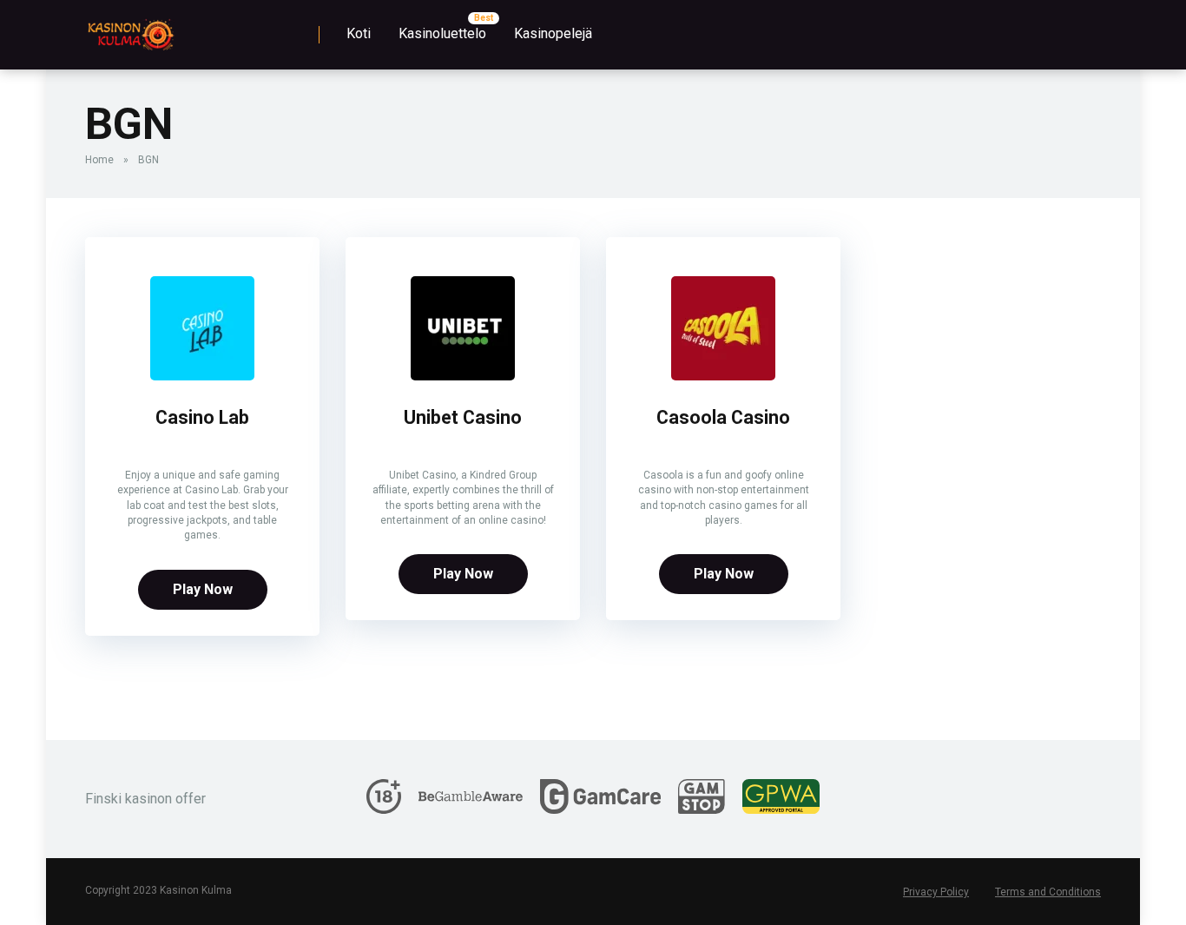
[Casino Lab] (202, 375)
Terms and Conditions (1048, 892)
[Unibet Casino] (463, 375)
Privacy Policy (936, 892)
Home (99, 160)
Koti (358, 33)
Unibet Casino (463, 417)
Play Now (203, 589)
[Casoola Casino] (723, 375)
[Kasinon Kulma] (130, 28)
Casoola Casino (723, 417)
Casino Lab (202, 417)
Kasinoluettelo (442, 33)
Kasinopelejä (553, 33)
